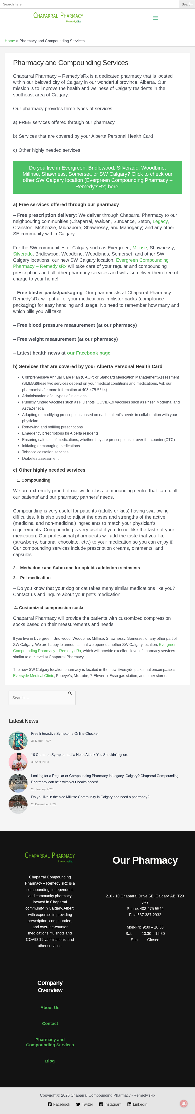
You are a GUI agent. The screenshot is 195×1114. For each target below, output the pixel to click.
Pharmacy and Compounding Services (50, 1042)
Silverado (23, 253)
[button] (191, 4)
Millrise (139, 247)
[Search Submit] (70, 693)
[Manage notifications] (184, 1103)
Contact (50, 1023)
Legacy (160, 221)
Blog (50, 1060)
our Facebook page (88, 353)
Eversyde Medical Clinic (33, 675)
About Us (49, 1007)
